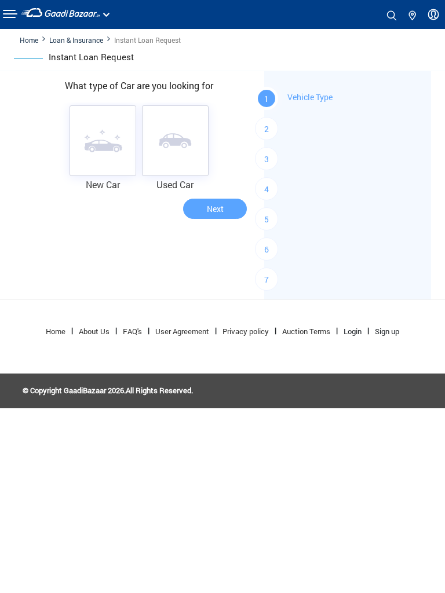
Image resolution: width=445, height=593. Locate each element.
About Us (94, 331)
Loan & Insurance (76, 40)
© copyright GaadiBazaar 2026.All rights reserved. (108, 390)
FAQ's (132, 331)
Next (215, 208)
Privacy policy (245, 331)
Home (29, 40)
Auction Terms (306, 331)
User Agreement (182, 331)
